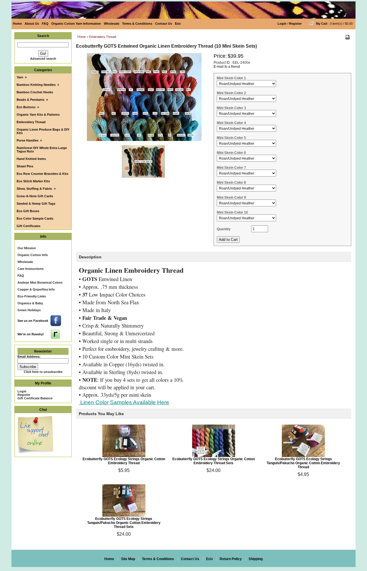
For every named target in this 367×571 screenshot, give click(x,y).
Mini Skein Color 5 (231, 138)
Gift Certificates (28, 226)
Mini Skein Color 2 (231, 93)
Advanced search (43, 58)
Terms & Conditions (137, 23)
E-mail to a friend (227, 67)
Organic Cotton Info (32, 255)
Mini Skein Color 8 (231, 183)
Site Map (128, 559)
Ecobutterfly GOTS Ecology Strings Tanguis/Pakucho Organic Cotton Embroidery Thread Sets (124, 523)
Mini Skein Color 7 (231, 168)
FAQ (45, 23)
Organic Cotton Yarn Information (76, 23)
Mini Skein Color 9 (231, 198)
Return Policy (231, 559)
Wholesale (111, 23)
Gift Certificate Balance (34, 398)
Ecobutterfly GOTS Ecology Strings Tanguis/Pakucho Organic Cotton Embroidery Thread (303, 463)
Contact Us (163, 23)
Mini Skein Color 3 (231, 108)
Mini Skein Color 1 (231, 78)
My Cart (321, 23)
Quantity (224, 229)
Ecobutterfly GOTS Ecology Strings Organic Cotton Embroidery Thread (124, 461)
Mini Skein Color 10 (232, 212)
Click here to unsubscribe (43, 371)
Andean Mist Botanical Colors (40, 282)
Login (282, 23)
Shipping (256, 559)
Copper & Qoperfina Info (36, 289)
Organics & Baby (30, 303)
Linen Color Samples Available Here (124, 402)
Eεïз (178, 23)
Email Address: (28, 356)
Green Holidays (29, 310)
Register (295, 23)
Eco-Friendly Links (31, 296)
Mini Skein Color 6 (231, 153)
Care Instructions (30, 268)
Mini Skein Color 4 (231, 123)
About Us (32, 23)
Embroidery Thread (102, 36)
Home (17, 23)
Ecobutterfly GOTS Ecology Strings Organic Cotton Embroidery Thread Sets (213, 461)
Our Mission (26, 248)
